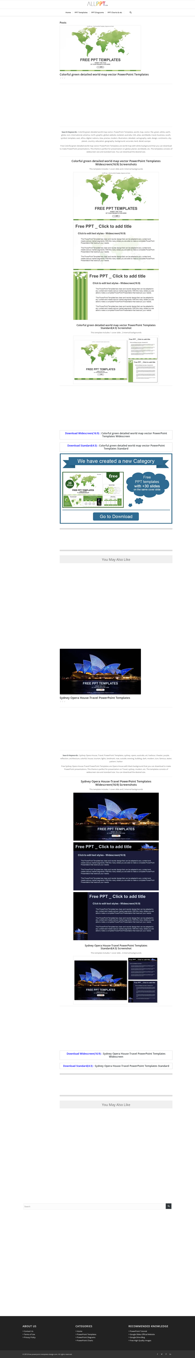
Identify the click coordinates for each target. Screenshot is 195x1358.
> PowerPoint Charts (84, 1340)
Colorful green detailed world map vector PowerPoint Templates (104, 74)
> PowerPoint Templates (86, 1334)
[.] (126, 12)
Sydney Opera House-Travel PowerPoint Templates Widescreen (134, 1055)
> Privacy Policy (29, 1337)
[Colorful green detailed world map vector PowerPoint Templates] (116, 48)
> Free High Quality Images (139, 1340)
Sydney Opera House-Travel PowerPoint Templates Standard (132, 1066)
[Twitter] (162, 1354)
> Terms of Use (29, 1334)
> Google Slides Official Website (141, 1334)
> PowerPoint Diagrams (85, 1337)
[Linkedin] (170, 1354)
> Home (79, 1331)
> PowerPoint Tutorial (137, 1331)
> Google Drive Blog (136, 1337)
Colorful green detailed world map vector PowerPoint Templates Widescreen (134, 435)
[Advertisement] (116, 105)
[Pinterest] (166, 1354)
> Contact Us (28, 1331)
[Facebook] (157, 1354)
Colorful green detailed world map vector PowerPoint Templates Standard (132, 447)
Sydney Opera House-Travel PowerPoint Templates (95, 698)
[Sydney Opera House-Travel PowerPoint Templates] (116, 672)
